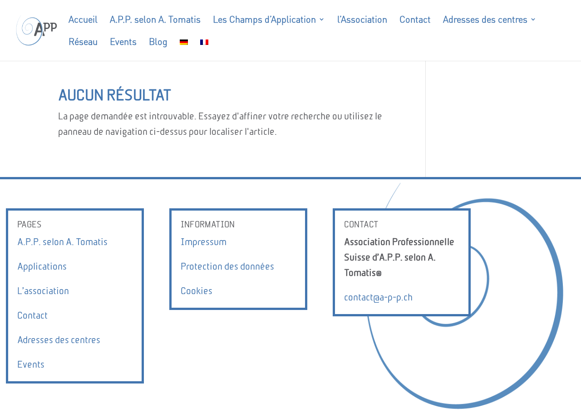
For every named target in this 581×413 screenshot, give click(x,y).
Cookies (196, 290)
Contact (32, 315)
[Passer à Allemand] (184, 49)
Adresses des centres (58, 339)
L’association (43, 290)
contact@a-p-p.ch (378, 297)
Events (30, 364)
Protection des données (227, 266)
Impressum (203, 241)
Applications (42, 266)
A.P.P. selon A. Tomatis (62, 241)
